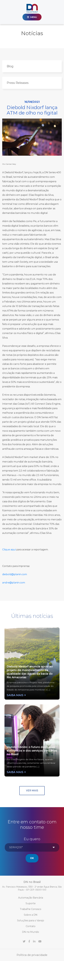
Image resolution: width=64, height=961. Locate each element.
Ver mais (32, 790)
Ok (32, 858)
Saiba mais (15, 695)
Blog (10, 66)
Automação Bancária (30, 897)
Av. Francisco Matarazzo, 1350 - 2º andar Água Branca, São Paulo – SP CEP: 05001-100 (32, 888)
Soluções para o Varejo (30, 920)
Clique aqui (9, 549)
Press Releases (18, 83)
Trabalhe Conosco (30, 909)
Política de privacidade (32, 955)
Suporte (31, 903)
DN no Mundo (30, 931)
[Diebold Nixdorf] (32, 8)
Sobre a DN (30, 914)
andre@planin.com (13, 582)
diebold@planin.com (14, 574)
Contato (30, 926)
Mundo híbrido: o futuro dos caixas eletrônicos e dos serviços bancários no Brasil (32, 750)
